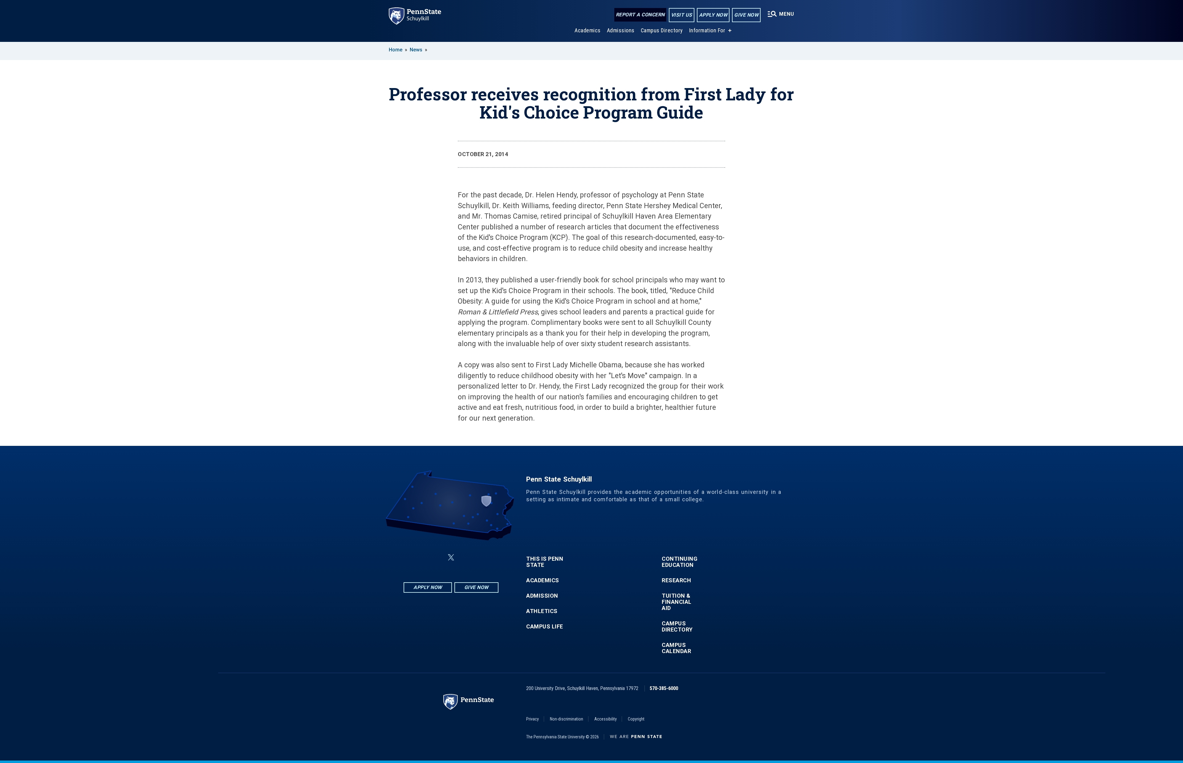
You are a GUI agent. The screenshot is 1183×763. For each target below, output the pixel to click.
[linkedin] (436, 557)
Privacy (532, 719)
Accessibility (605, 719)
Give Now (746, 15)
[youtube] (465, 557)
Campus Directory (662, 30)
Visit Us (681, 15)
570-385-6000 (664, 688)
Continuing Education (679, 562)
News (416, 50)
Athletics (542, 611)
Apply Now (713, 15)
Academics (588, 30)
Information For (707, 30)
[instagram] (482, 557)
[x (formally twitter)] (451, 557)
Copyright (636, 719)
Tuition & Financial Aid (677, 602)
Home (395, 50)
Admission (542, 596)
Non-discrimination (566, 719)
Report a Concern (640, 15)
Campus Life (544, 627)
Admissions (621, 30)
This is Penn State (544, 562)
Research (676, 580)
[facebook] (420, 557)
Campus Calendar (676, 648)
